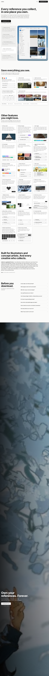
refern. (2, 1)
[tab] (8, 29)
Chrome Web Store (5, 83)
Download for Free (43, 1)
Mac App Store (4, 87)
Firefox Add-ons (4, 85)
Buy (37, 1)
